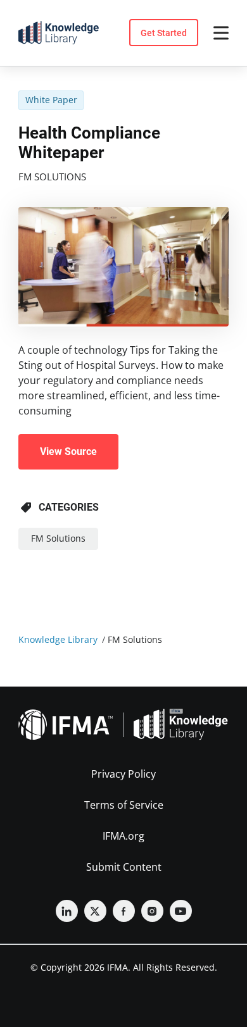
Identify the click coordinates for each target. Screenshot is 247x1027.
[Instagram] (152, 911)
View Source (68, 451)
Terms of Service (123, 805)
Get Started (164, 33)
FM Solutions (52, 176)
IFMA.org (123, 836)
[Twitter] (95, 911)
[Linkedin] (67, 911)
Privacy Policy (123, 774)
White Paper (51, 100)
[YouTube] (181, 911)
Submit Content (124, 867)
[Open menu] (221, 32)
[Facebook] (124, 911)
